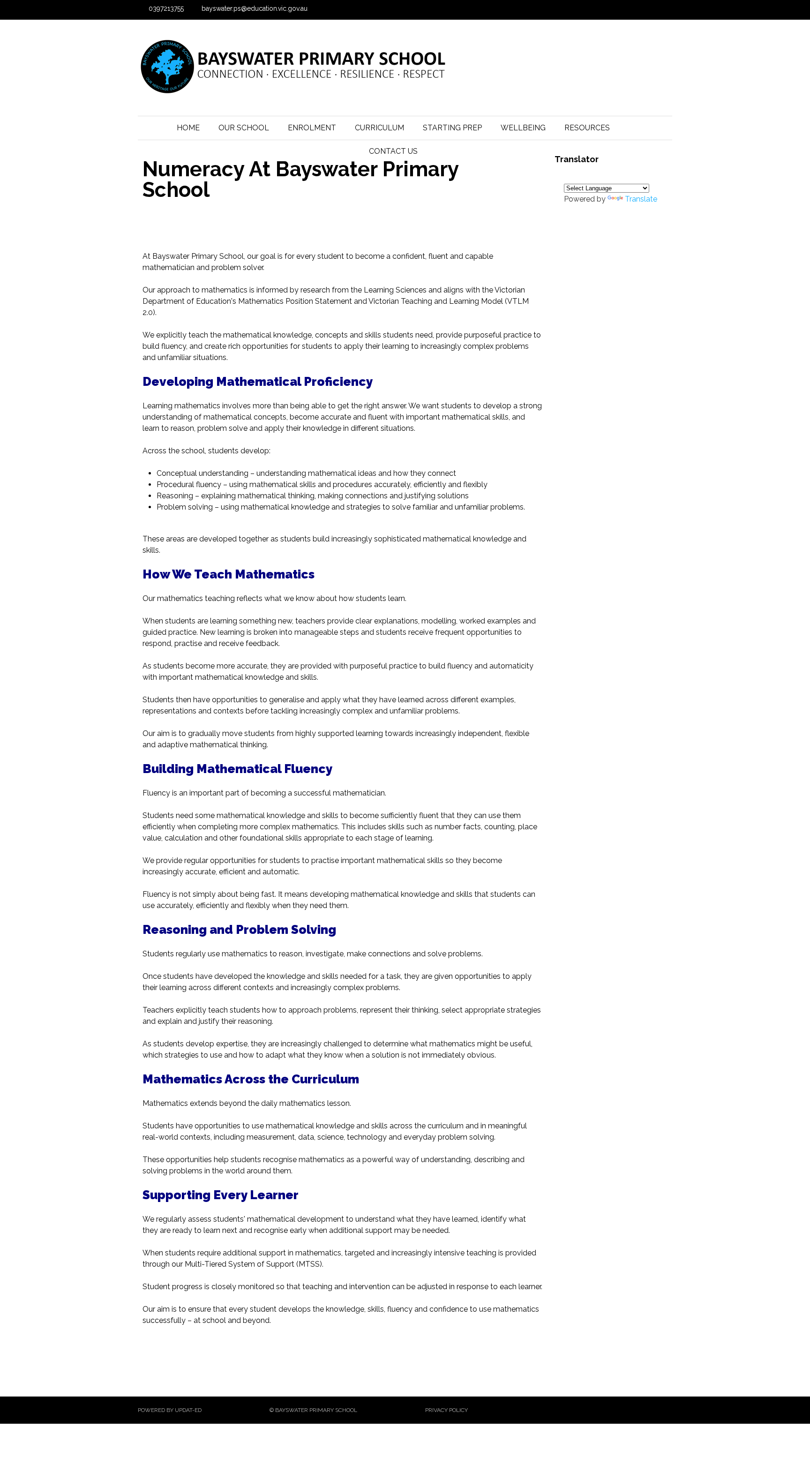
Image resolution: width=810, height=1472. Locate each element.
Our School (243, 127)
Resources (587, 127)
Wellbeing (523, 127)
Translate (641, 199)
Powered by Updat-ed (170, 1410)
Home (188, 127)
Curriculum (379, 127)
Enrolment (312, 127)
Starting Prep (452, 127)
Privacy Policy (446, 1410)
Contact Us (393, 151)
